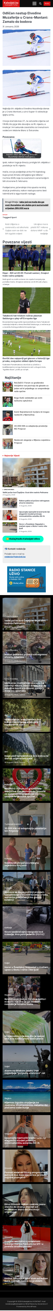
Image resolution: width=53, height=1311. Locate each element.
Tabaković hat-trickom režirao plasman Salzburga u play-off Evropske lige (22, 317)
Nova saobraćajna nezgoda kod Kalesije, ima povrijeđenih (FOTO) (25, 933)
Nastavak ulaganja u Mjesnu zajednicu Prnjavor (22, 864)
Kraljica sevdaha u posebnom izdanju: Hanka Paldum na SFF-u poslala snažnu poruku (24, 1244)
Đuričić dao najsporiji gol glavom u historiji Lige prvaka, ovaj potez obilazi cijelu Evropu (26, 359)
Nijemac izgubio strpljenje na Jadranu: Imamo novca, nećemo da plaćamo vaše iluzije (26, 1105)
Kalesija (8, 784)
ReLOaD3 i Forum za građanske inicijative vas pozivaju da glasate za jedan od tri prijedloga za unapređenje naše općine (25, 792)
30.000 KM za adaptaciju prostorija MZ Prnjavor (25, 830)
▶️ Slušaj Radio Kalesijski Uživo (23, 538)
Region (8, 994)
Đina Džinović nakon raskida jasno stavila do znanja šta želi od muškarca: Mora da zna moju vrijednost (25, 1208)
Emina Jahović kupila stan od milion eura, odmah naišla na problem (26, 1280)
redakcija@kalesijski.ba (15, 557)
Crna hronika (9, 489)
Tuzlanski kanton (13, 824)
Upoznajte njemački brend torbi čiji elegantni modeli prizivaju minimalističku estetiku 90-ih (34, 514)
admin (22, 627)
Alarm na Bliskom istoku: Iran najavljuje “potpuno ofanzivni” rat (25, 1072)
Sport (5, 214)
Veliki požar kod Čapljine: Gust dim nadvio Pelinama (25, 492)
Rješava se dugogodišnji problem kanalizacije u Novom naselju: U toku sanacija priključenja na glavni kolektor (26, 895)
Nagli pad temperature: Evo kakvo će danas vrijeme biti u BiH (26, 757)
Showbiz (9, 1168)
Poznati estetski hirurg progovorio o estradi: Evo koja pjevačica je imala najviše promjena (26, 1175)
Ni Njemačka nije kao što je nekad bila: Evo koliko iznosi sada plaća (24, 1037)
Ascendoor (42, 1304)
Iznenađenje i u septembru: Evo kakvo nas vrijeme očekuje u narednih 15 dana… (23, 722)
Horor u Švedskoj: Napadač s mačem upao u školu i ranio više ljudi (33, 526)
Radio (47, 3)
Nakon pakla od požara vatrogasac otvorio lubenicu (34, 501)
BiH (6, 715)
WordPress (31, 1306)
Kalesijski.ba (11, 2)
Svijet (7, 963)
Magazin (9, 1133)
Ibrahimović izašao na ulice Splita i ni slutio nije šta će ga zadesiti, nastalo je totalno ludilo (25, 1001)
